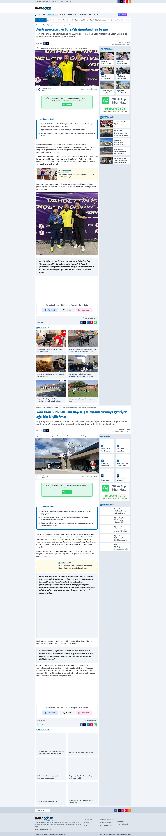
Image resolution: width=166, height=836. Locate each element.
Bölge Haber (93, 15)
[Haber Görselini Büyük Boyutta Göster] (67, 68)
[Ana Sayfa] (40, 15)
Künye (39, 1)
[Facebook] (118, 1)
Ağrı (43, 15)
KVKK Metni (121, 821)
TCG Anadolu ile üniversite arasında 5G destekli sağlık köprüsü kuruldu (73, 20)
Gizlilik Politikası (106, 823)
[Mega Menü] (36, 14)
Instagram (85, 310)
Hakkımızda (88, 820)
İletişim (53, 1)
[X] (121, 1)
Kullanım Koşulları (106, 820)
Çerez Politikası (106, 825)
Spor (70, 15)
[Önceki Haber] (127, 20)
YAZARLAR (41, 810)
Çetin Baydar (46, 476)
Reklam (45, 1)
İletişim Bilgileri (122, 824)
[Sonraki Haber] (129, 20)
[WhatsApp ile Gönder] (95, 322)
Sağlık (75, 15)
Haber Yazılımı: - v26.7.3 (115, 834)
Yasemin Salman (47, 89)
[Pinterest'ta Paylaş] (91, 322)
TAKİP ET (68, 104)
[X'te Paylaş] (47, 43)
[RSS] (130, 1)
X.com (68, 310)
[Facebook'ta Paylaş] (44, 43)
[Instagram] (124, 1)
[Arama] (130, 15)
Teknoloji (83, 15)
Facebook (51, 310)
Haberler (38, 24)
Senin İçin (123, 14)
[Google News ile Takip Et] (92, 89)
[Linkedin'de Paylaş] (88, 322)
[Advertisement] (27, 43)
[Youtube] (127, 1)
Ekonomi (63, 15)
